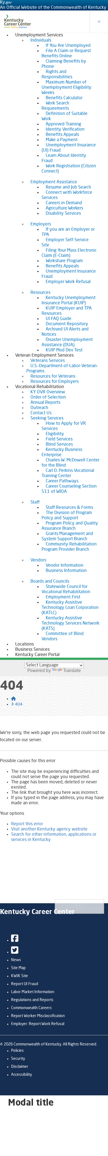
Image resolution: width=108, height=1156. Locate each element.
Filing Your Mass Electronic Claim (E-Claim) (69, 253)
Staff (35, 502)
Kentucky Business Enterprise (62, 452)
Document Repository (67, 324)
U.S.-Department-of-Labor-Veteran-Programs (62, 368)
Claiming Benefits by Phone (64, 64)
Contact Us (41, 413)
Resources (40, 293)
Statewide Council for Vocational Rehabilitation (66, 589)
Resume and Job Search (68, 187)
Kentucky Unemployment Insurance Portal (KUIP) (69, 300)
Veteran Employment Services (44, 355)
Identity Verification (65, 129)
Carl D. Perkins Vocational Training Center (68, 473)
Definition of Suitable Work (65, 116)
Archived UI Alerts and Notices (65, 332)
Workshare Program (64, 261)
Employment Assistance (53, 182)
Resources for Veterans (52, 376)
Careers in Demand (64, 203)
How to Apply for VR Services (64, 426)
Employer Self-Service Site (65, 243)
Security (18, 1059)
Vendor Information (64, 565)
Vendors (38, 560)
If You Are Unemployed (68, 46)
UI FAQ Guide (58, 319)
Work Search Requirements (55, 106)
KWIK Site (19, 976)
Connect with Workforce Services (67, 195)
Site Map (18, 968)
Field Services (59, 439)
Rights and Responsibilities (57, 74)
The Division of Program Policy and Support (67, 515)
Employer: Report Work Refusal (37, 1024)
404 (18, 705)
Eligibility (55, 434)
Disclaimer (19, 1067)
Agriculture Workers (64, 208)
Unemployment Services (39, 35)
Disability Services (63, 213)
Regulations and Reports (32, 1000)
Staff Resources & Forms (69, 508)
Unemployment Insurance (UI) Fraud (69, 148)
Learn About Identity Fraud (64, 158)
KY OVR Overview (47, 392)
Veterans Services (47, 361)
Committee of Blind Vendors (63, 636)
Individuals (40, 40)
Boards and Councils (49, 581)
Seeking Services (46, 418)
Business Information (66, 571)
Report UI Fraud (24, 984)
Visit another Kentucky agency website (49, 829)
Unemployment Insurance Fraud (69, 274)
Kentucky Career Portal (37, 655)
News (16, 960)
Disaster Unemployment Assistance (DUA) (67, 342)
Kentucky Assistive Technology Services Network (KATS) (70, 623)
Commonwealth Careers (31, 1008)
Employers (40, 224)
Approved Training (63, 124)
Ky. (6, 2)
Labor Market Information (32, 992)
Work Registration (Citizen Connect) (69, 169)
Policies (17, 1051)
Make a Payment (62, 140)
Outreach (39, 408)
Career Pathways (62, 481)
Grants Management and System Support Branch (67, 536)
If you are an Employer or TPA (68, 232)
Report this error (27, 824)
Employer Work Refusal (68, 282)
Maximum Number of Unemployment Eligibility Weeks (66, 87)
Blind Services (59, 444)
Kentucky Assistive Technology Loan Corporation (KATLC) (70, 607)
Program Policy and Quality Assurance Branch (70, 526)
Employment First (63, 597)
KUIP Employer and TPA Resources (67, 311)
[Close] (79, 906)
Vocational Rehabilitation (39, 387)
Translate (72, 671)
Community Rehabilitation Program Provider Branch (69, 547)
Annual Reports (45, 402)
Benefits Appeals (62, 135)
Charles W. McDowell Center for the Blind (70, 463)
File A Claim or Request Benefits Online (66, 53)
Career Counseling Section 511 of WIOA (69, 489)
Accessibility (21, 1075)
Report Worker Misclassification (38, 1016)
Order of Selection (48, 397)
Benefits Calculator (64, 98)
